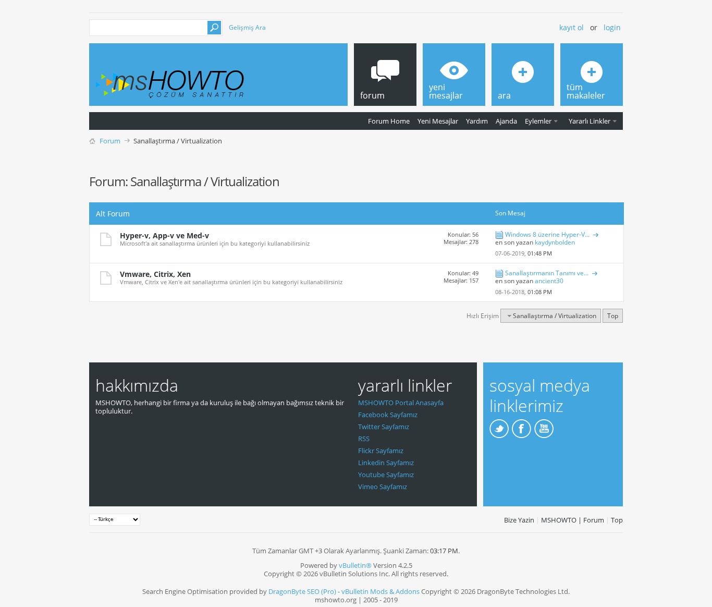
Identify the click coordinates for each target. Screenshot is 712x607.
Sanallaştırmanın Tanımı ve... (546, 273)
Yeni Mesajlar (438, 121)
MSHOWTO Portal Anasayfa (401, 402)
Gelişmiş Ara (247, 27)
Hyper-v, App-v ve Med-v (164, 235)
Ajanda (506, 121)
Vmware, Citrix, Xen (155, 274)
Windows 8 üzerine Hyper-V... (547, 234)
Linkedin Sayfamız (386, 462)
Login (612, 27)
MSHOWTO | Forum (572, 520)
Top (612, 315)
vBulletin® (355, 565)
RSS (364, 438)
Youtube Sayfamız (386, 474)
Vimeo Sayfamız (382, 486)
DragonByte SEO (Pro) (302, 591)
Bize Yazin (519, 520)
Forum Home (389, 121)
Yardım (477, 121)
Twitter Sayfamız (383, 426)
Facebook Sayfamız (388, 414)
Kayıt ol (571, 27)
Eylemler (538, 121)
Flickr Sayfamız (380, 450)
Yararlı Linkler (589, 121)
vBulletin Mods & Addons (380, 591)
